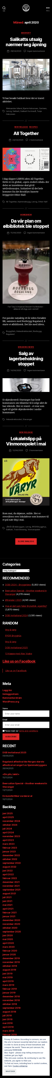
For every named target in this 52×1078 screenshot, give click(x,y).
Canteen (43, 108)
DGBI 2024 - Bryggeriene (18, 584)
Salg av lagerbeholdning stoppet (26, 359)
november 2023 (11, 836)
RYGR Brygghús (13, 635)
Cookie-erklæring (20, 1066)
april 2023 (8, 840)
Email (5, 719)
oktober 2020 (10, 927)
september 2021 (11, 889)
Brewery (26, 33)
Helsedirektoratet (24, 331)
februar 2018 (10, 1034)
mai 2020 (8, 939)
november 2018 (11, 1000)
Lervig (9, 111)
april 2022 (8, 874)
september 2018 (12, 1008)
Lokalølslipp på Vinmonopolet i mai (26, 441)
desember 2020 (11, 920)
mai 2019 (8, 977)
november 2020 (11, 924)
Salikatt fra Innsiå (28, 111)
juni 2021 (7, 901)
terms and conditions (28, 731)
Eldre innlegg (26, 541)
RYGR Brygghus (39, 527)
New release (21, 127)
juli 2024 (7, 828)
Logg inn (7, 690)
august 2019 (9, 969)
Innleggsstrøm (11, 694)
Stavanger (27, 419)
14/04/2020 (15, 370)
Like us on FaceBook (19, 661)
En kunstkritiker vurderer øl (17, 796)
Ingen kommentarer (36, 51)
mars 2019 (8, 985)
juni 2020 (8, 935)
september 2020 (12, 931)
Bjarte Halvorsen (30, 108)
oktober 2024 (10, 825)
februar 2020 (10, 950)
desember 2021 (11, 882)
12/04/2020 (17, 450)
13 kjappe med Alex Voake (18, 653)
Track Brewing (20, 529)
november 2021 (11, 886)
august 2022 (9, 866)
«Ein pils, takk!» (11, 774)
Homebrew (26, 215)
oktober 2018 (10, 1004)
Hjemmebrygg (24, 201)
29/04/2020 (15, 51)
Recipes (33, 127)
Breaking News (26, 347)
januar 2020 (9, 954)
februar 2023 (10, 847)
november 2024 (11, 821)
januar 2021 (9, 916)
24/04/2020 (17, 140)
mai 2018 (8, 1023)
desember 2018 (11, 996)
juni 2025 (8, 813)
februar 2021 (10, 912)
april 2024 (8, 832)
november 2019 (11, 962)
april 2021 (8, 908)
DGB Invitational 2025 (16, 647)
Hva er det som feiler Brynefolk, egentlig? (26, 606)
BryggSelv (10, 331)
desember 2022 (11, 855)
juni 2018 (7, 1019)
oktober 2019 (10, 966)
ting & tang (10, 629)
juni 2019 (7, 973)
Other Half (42, 201)
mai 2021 (7, 905)
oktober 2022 (10, 859)
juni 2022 (8, 870)
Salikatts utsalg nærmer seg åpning (26, 41)
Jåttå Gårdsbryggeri (15, 527)
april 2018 (8, 1027)
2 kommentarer (36, 140)
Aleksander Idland (14, 108)
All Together (26, 133)
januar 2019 (9, 992)
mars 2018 (8, 1030)
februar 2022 (10, 878)
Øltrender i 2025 (13, 600)
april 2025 (8, 817)
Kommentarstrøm (12, 698)
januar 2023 (9, 851)
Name (5, 708)
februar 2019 (10, 988)
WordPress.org (11, 701)
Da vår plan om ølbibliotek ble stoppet (26, 223)
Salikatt (16, 111)
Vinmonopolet (34, 529)
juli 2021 (7, 897)
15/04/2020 (15, 232)
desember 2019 (11, 958)
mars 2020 (9, 947)
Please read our (21, 731)
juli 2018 (7, 1015)
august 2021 (9, 893)
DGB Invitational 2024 (16, 615)
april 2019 (8, 981)
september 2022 (12, 863)
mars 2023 (9, 844)
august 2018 (9, 1011)
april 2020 (8, 943)
